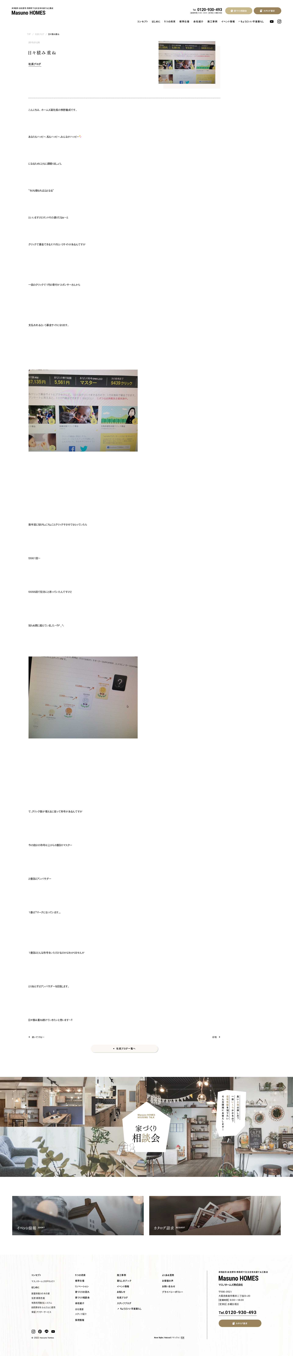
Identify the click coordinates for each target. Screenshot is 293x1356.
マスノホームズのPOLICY (43, 1281)
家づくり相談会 (82, 1297)
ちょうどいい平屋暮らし (252, 21)
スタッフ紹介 (81, 1314)
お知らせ (121, 1292)
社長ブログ (39, 34)
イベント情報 (228, 21)
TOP (29, 34)
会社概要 (79, 1309)
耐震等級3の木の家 (41, 1293)
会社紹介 (199, 21)
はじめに (156, 21)
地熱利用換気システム (42, 1303)
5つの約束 (170, 21)
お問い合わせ (168, 1286)
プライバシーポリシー (172, 1292)
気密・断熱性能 (38, 1298)
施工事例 (213, 21)
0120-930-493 (207, 10)
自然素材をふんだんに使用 (43, 1307)
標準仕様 (184, 21)
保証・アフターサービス (41, 1312)
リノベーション (82, 1286)
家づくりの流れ (82, 1292)
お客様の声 (168, 1281)
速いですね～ (38, 1037)
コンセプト (142, 21)
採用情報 (79, 1320)
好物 (214, 1037)
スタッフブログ (124, 1303)
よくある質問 (168, 1275)
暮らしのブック (124, 1281)
